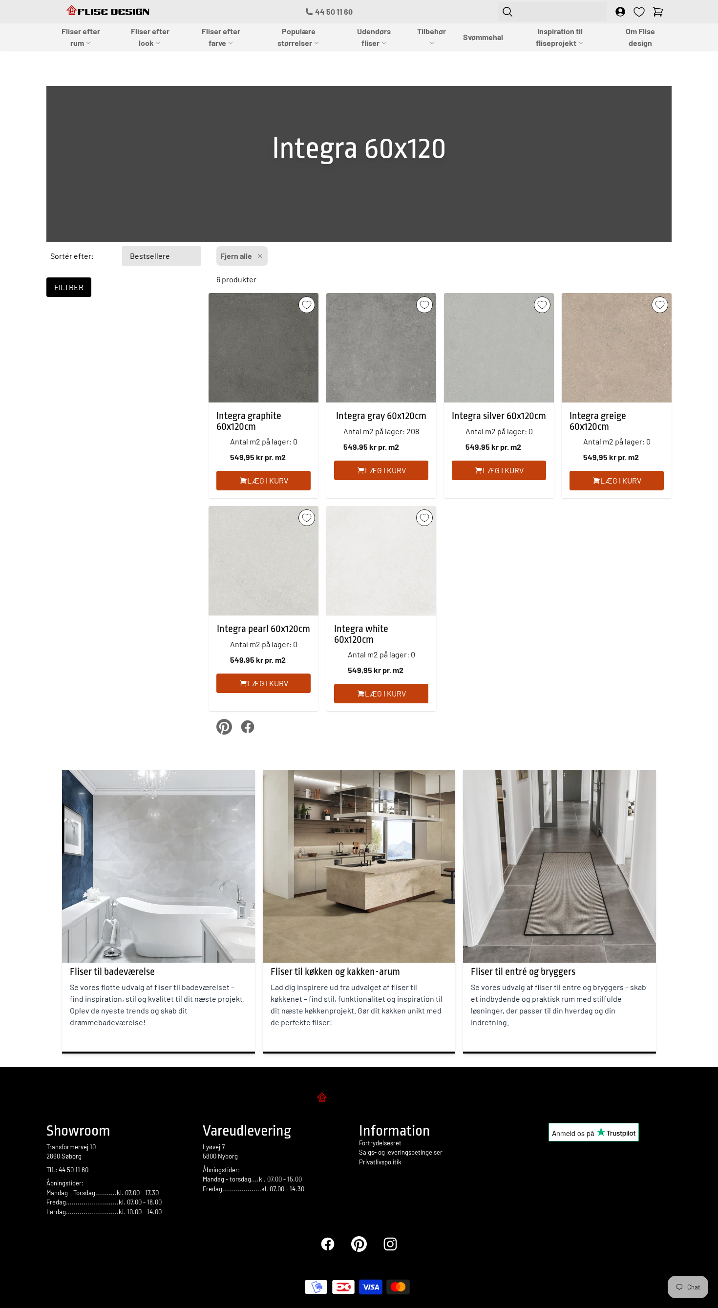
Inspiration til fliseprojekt (559, 36)
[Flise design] (359, 1099)
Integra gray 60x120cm (381, 416)
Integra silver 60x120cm (499, 416)
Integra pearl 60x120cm (263, 628)
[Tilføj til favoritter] (306, 304)
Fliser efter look (150, 36)
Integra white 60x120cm (361, 634)
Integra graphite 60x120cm (248, 421)
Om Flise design (640, 36)
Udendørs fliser (374, 36)
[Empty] (658, 12)
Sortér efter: (72, 255)
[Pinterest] (359, 1244)
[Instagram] (390, 1244)
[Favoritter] (639, 12)
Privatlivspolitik (380, 1162)
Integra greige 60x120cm (598, 421)
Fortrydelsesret (380, 1143)
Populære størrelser (296, 36)
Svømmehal (483, 37)
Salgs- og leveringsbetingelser (401, 1152)
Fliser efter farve (221, 36)
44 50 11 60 (334, 11)
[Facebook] (328, 1244)
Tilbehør (431, 31)
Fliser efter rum (81, 36)
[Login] (620, 12)
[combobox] (552, 11)
